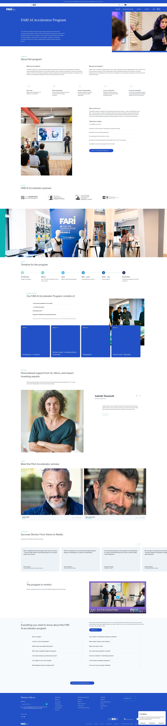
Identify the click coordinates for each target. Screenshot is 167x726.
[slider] (110, 611)
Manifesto (96, 723)
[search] (154, 9)
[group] (101, 150)
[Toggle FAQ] (82, 637)
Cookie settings (109, 723)
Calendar (147, 9)
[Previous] (103, 414)
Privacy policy (116, 723)
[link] (11, 8)
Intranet (102, 723)
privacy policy (30, 706)
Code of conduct (89, 723)
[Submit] (46, 704)
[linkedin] (22, 717)
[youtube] (24, 717)
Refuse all (143, 723)
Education (118, 9)
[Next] (107, 414)
